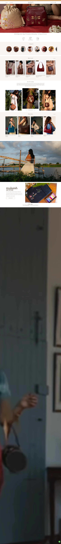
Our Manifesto (11, 2)
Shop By (7, 2)
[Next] (55, 65)
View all (54, 58)
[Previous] (5, 65)
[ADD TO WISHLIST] (14, 61)
